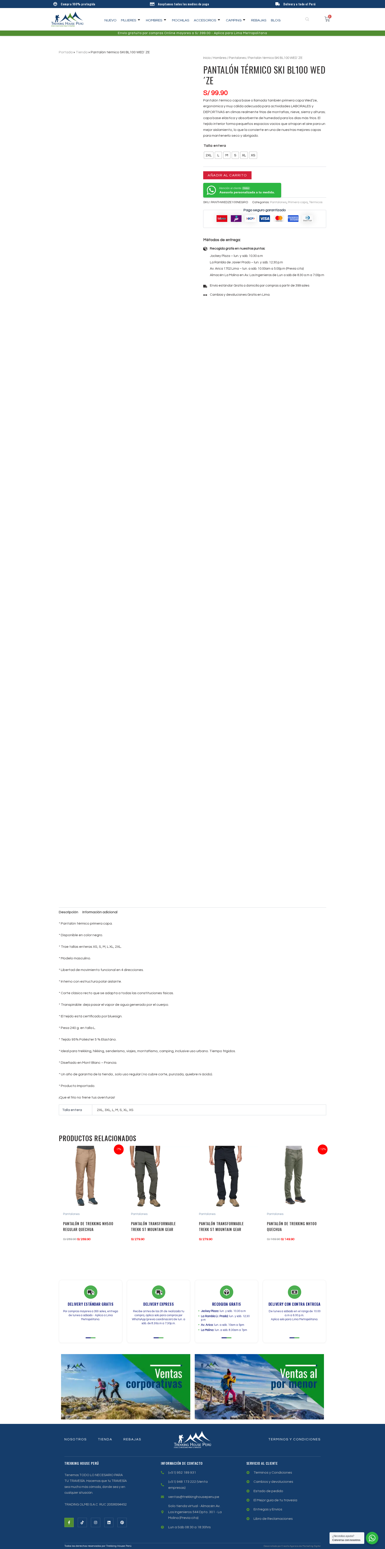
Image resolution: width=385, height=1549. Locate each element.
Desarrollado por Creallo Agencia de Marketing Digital (292, 1546)
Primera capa (298, 202)
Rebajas (258, 20)
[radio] (208, 155)
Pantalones (237, 58)
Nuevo (110, 20)
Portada (66, 52)
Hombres (154, 20)
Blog (276, 20)
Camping (234, 20)
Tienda (82, 52)
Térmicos (315, 202)
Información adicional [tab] (99, 912)
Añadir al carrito (227, 175)
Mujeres (128, 20)
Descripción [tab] (68, 912)
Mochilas (180, 20)
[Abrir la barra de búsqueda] (307, 19)
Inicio (207, 58)
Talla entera (215, 145)
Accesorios (205, 20)
